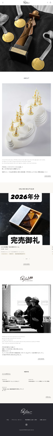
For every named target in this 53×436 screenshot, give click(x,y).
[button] (3, 2)
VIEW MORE (48, 176)
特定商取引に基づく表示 (31, 419)
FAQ (8, 419)
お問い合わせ (43, 419)
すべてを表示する (6, 373)
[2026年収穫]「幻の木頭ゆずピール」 (10, 247)
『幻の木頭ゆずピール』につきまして (10, 381)
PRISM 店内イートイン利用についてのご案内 (39, 381)
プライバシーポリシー (17, 419)
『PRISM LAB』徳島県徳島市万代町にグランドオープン (13, 390)
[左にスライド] (23, 258)
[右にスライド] (29, 258)
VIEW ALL (48, 396)
